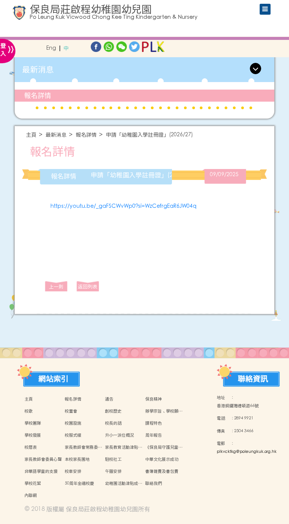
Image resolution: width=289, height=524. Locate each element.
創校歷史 (113, 411)
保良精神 (153, 399)
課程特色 (153, 423)
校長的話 (113, 423)
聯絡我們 (153, 483)
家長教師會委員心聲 (43, 459)
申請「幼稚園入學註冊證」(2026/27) (149, 135)
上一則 (56, 286)
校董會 (71, 411)
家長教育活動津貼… (123, 447)
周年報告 (153, 435)
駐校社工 (113, 459)
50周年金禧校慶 (79, 483)
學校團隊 (32, 423)
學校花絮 (32, 483)
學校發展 (32, 435)
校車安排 (73, 471)
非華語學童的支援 (41, 471)
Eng (51, 48)
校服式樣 (73, 435)
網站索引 (53, 376)
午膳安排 (113, 471)
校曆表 (30, 447)
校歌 (28, 411)
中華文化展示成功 (161, 459)
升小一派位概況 (119, 435)
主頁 (31, 135)
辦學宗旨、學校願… (164, 411)
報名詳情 (37, 95)
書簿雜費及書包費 (161, 471)
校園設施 (73, 423)
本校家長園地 (77, 459)
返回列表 (87, 286)
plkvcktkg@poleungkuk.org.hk (247, 452)
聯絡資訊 (253, 376)
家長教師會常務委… (83, 447)
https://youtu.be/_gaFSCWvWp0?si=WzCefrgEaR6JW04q (123, 206)
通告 (109, 399)
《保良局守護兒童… (164, 447)
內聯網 (30, 495)
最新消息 (56, 135)
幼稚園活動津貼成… (123, 483)
